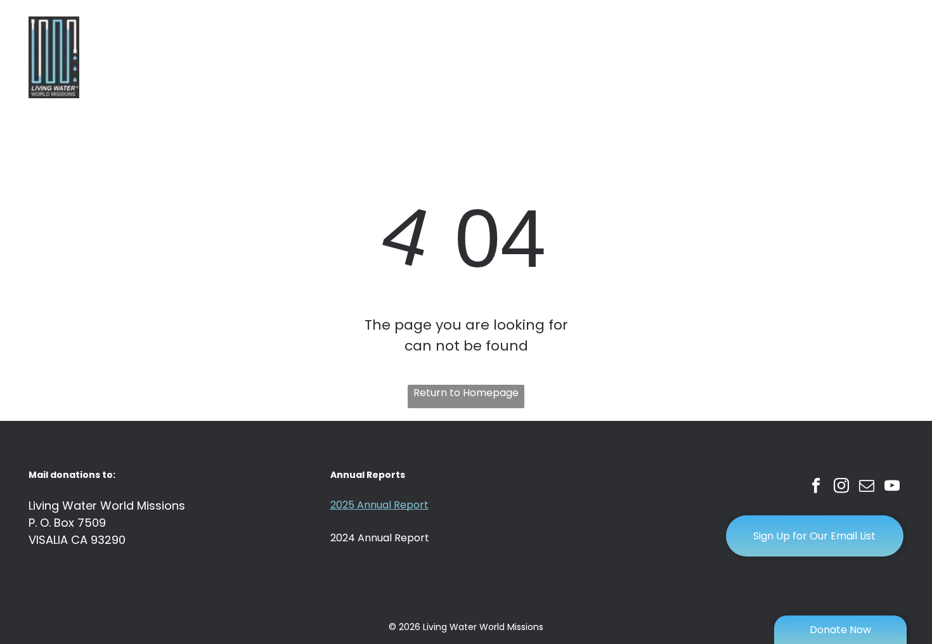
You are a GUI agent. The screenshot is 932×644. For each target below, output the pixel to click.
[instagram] (842, 487)
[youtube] (892, 487)
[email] (867, 487)
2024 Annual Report (379, 538)
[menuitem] (369, 57)
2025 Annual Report (379, 505)
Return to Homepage (466, 392)
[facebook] (816, 487)
